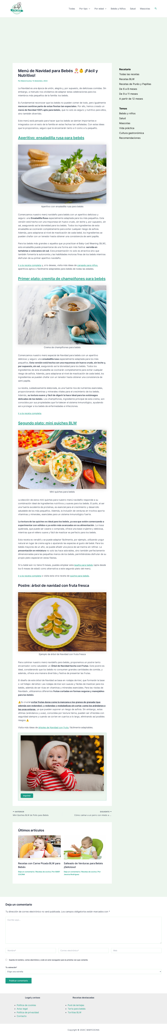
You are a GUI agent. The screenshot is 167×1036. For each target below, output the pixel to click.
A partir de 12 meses (131, 98)
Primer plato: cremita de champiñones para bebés (62, 278)
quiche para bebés (79, 576)
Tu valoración (11, 967)
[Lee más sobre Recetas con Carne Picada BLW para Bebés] (39, 847)
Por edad (99, 8)
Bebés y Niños (118, 8)
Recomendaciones (129, 137)
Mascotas (145, 8)
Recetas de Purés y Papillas (135, 84)
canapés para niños (87, 265)
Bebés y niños (127, 113)
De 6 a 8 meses (128, 88)
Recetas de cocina (43, 872)
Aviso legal (22, 1008)
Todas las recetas (129, 74)
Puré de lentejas (76, 1005)
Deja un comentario (26, 872)
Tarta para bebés (76, 1008)
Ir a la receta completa (29, 265)
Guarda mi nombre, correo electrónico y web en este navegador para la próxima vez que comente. (48, 960)
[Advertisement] (83, 36)
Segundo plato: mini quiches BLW (47, 423)
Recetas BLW (126, 79)
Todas (72, 8)
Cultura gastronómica (131, 133)
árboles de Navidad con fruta (53, 727)
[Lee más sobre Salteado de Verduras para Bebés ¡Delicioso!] (85, 847)
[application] (89, 9)
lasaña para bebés (83, 565)
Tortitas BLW (74, 1012)
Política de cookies (26, 1005)
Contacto (22, 1016)
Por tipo (83, 8)
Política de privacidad (28, 1012)
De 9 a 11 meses (128, 93)
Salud (133, 8)
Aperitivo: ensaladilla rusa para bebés (51, 137)
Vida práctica (126, 128)
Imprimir (27, 795)
